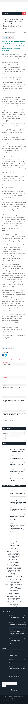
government (5, 359)
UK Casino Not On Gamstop (14, 561)
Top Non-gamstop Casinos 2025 (14, 564)
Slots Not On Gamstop (14, 553)
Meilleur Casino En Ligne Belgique (13, 584)
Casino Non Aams (14, 543)
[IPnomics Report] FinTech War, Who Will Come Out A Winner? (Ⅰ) (17, 457)
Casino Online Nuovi (14, 604)
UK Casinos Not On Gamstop (14, 568)
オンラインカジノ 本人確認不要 (14, 589)
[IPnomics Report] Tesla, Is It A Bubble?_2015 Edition (16, 465)
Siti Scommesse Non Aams (14, 596)
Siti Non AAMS (14, 548)
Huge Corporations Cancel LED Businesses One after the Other (15, 675)
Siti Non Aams (14, 587)
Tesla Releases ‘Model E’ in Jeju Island (17, 668)
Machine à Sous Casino (14, 603)
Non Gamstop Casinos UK (14, 550)
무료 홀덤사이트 (14, 590)
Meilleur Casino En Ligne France (14, 575)
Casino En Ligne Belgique (14, 585)
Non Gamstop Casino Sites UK (14, 551)
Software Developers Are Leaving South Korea (12, 387)
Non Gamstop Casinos (14, 545)
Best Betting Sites (14, 573)
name (3, 436)
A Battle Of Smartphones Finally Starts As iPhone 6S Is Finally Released (17, 618)
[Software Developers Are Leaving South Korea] (14, 384)
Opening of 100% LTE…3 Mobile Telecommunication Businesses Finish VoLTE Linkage (17, 518)
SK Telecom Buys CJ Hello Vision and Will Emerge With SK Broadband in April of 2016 (17, 633)
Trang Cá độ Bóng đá (14, 593)
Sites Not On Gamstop (14, 556)
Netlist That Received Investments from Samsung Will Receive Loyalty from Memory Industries (18, 493)
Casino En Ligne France (14, 598)
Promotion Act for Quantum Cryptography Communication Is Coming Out (16, 642)
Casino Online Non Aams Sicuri (14, 595)
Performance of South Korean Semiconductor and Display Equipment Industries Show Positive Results (18, 502)
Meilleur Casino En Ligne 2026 (14, 601)
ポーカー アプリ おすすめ (14, 606)
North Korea (12, 359)
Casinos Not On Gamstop (14, 547)
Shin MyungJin (6, 32)
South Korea (5, 362)
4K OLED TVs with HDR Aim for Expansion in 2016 (16, 654)
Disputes (5, 485)
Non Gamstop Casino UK (14, 554)
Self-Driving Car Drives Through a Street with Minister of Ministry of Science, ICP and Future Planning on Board (14, 400)
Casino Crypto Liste (14, 582)
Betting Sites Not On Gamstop (14, 581)
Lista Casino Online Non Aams (14, 579)
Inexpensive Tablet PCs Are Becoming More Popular (18, 509)
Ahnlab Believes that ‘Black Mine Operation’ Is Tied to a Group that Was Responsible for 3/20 (14, 413)
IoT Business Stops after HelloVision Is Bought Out (17, 661)
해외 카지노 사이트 (14, 592)
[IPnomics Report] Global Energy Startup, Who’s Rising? (17, 472)
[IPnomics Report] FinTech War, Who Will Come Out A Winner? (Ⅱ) (17, 450)
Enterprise (12, 485)
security (18, 359)
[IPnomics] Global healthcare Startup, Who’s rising (18, 479)
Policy (24, 32)
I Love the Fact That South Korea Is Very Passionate (17, 625)
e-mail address (5, 433)
